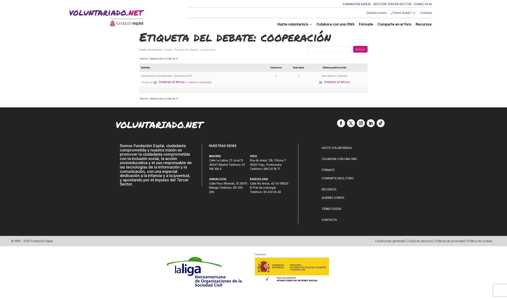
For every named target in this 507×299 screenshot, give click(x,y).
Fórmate (366, 24)
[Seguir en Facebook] (341, 123)
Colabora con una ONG (335, 24)
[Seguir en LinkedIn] (371, 123)
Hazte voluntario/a (292, 24)
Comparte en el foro (394, 24)
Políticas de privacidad (450, 241)
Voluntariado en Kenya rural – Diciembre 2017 (166, 75)
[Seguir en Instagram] (361, 123)
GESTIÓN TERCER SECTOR (392, 4)
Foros (168, 49)
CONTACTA (329, 219)
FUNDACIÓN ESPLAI (357, 4)
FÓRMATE (328, 170)
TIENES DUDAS (331, 208)
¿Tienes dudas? (401, 12)
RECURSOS (329, 189)
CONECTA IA (423, 4)
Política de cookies (480, 241)
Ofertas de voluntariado (200, 82)
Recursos (424, 24)
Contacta (426, 12)
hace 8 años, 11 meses (334, 75)
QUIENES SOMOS (333, 197)
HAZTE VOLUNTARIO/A (337, 148)
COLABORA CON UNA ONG (339, 159)
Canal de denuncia (420, 241)
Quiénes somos (376, 12)
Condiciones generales (390, 241)
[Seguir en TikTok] (381, 123)
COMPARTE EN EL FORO (338, 178)
